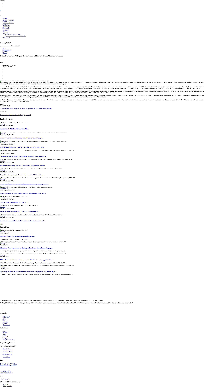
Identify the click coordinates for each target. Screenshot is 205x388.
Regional (5, 322)
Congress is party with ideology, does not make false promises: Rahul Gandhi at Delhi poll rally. (26, 108)
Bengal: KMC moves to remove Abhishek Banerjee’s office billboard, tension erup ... (23, 193)
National (5, 51)
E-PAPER (5, 33)
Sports (4, 319)
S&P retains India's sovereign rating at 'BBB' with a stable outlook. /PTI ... (20, 211)
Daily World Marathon (9, 339)
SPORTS (5, 24)
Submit (17, 45)
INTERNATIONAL (8, 23)
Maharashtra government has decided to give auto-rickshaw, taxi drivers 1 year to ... (23, 220)
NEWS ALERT (7, 21)
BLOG (5, 31)
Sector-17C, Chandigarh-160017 (8, 365)
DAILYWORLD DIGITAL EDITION (16, 36)
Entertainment (6, 316)
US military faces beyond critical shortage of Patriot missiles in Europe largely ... (21, 138)
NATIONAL (6, 26)
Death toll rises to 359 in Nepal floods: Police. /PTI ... (14, 202)
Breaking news (4, 188)
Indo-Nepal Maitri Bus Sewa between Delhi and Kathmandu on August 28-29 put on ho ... (24, 184)
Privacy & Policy (7, 386)
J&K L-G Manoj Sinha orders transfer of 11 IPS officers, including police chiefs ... (22, 147)
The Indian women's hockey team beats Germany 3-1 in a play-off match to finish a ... (23, 165)
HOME (5, 18)
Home (4, 48)
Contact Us (6, 338)
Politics (5, 53)
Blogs (4, 334)
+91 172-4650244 (4, 379)
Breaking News (7, 50)
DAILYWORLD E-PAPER (13, 34)
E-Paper (5, 332)
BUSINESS (6, 27)
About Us (5, 337)
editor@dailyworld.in (5, 371)
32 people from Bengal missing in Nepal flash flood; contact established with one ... (22, 174)
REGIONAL (6, 28)
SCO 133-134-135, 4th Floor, (7, 363)
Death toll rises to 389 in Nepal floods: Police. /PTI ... (14, 128)
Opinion (5, 335)
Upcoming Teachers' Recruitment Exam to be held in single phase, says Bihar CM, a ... (23, 156)
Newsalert (2, 124)
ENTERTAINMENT (8, 20)
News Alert (6, 317)
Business (5, 320)
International (6, 325)
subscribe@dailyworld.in (6, 372)
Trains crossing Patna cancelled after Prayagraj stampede (15, 115)
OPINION (6, 30)
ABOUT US (6, 37)
